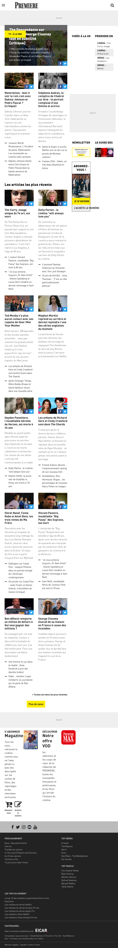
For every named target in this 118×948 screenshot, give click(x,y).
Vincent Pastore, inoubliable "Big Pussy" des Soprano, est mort (51, 518)
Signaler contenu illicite (30, 945)
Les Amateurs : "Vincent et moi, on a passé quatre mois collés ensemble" (103, 59)
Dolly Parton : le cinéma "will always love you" (51, 213)
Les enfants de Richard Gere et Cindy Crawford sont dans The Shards (52, 421)
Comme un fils (11, 859)
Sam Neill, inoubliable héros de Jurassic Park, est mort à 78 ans (54, 585)
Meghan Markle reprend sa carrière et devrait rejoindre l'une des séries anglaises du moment (52, 322)
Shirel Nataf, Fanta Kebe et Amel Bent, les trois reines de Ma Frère (19, 518)
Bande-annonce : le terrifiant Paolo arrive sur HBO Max (103, 67)
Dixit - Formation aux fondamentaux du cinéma (24, 938)
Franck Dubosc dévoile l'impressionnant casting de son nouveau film (54, 468)
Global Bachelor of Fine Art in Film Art (45, 936)
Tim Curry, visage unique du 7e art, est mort (17, 213)
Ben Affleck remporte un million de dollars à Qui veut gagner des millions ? (19, 623)
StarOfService (68, 936)
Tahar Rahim (67, 886)
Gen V (64, 849)
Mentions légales (12, 945)
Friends (65, 843)
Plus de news (36, 704)
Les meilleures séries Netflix (18, 904)
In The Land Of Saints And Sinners (21, 852)
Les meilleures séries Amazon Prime (22, 907)
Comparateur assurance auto (16, 936)
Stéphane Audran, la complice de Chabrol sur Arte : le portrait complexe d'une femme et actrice (51, 99)
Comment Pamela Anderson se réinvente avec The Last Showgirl (54, 268)
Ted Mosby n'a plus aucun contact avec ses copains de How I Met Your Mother (19, 320)
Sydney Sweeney (69, 880)
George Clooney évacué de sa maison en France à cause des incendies (52, 623)
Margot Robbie (68, 883)
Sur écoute (66, 859)
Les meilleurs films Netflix (17, 914)
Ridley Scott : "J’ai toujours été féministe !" (103, 52)
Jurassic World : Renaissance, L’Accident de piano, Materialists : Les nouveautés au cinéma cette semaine (20, 150)
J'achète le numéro (82, 208)
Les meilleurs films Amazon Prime (21, 917)
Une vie (8, 846)
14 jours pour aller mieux (16, 862)
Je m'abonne (82, 201)
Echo (63, 852)
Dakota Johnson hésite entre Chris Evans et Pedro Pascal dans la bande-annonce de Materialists (19, 168)
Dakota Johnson (68, 877)
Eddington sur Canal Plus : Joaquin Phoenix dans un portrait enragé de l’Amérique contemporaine (20, 570)
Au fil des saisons (13, 856)
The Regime (67, 846)
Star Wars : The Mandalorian (74, 856)
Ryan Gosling (67, 873)
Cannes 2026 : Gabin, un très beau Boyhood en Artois (54, 165)
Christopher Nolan (70, 870)
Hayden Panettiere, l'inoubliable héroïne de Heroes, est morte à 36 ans (19, 422)
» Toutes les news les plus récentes (49, 694)
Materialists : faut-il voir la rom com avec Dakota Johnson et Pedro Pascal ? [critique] (18, 99)
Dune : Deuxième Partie (16, 843)
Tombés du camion (13, 849)
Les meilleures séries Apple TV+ (20, 911)
